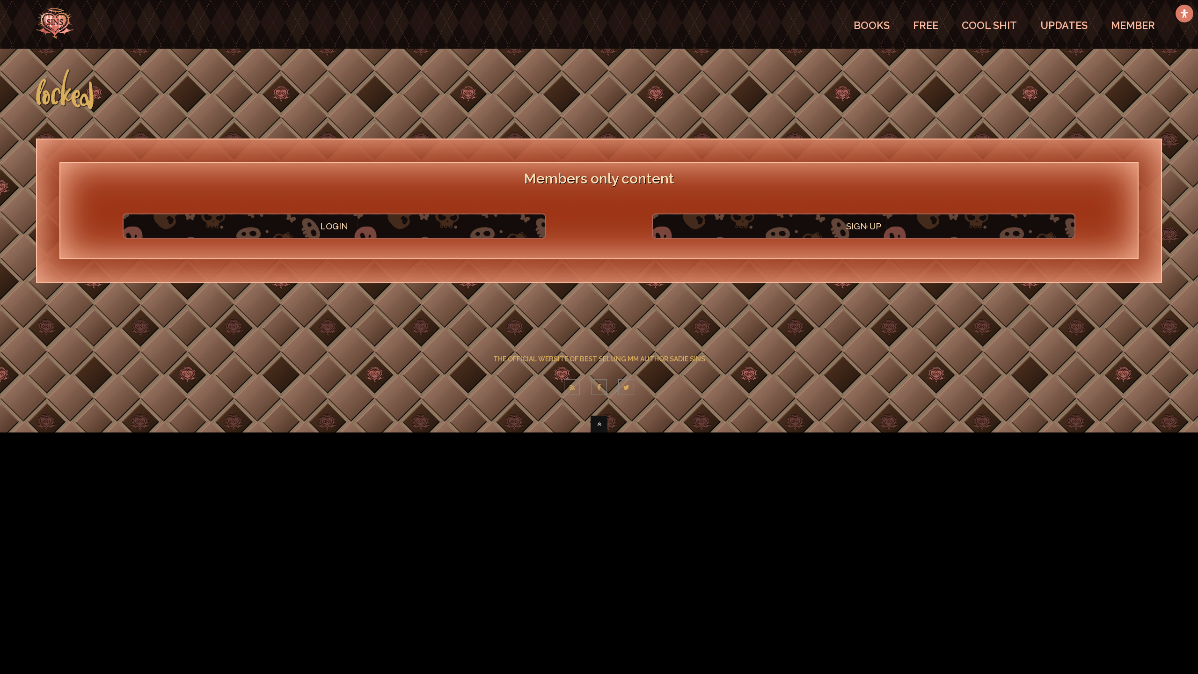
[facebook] (599, 387)
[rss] (572, 387)
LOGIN (334, 226)
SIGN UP (863, 226)
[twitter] (626, 387)
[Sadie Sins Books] (54, 44)
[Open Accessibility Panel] (1184, 13)
